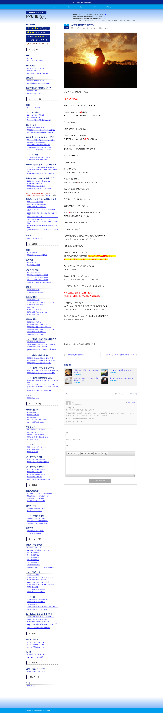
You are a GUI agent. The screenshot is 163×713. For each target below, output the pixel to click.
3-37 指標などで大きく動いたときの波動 (39, 390)
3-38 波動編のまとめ (33, 398)
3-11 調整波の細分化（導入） (36, 292)
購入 (81, 7)
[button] (68, 453)
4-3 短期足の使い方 (33, 417)
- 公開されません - (73, 439)
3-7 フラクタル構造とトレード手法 (37, 277)
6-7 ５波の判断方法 (33, 562)
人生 (90, 28)
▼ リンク (95, 7)
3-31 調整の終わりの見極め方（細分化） (39, 363)
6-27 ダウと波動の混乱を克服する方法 (38, 628)
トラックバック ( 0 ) (120, 393)
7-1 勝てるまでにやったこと (35, 654)
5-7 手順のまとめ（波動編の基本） (37, 521)
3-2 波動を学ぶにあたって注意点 (37, 255)
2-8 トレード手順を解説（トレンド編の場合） (41, 140)
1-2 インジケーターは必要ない (36, 61)
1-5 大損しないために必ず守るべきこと (39, 73)
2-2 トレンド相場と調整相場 (35, 115)
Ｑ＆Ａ (48, 195)
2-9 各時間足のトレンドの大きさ (37, 142)
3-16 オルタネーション (34, 309)
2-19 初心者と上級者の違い (35, 183)
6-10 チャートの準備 (33, 575)
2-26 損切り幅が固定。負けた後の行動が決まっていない (42, 213)
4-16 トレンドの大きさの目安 (36, 469)
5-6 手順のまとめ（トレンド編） (37, 518)
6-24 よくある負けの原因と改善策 (37, 619)
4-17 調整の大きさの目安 (34, 472)
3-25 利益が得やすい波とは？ (36, 342)
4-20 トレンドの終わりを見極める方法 (38, 479)
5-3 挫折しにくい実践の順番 (35, 498)
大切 (93, 28)
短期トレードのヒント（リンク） (37, 671)
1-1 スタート (31, 58)
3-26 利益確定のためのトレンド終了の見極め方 (41, 344)
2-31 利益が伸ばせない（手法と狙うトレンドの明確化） (42, 230)
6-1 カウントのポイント (34, 547)
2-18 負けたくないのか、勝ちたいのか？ (39, 181)
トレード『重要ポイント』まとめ (37, 647)
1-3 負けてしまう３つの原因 (35, 68)
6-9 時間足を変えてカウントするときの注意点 (41, 567)
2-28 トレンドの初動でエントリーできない (40, 219)
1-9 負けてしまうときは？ (35, 93)
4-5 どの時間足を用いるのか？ (36, 422)
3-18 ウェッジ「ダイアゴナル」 (36, 314)
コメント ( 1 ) (133, 393)
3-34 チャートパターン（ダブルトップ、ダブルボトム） (42, 381)
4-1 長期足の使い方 (33, 412)
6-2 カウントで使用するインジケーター (39, 550)
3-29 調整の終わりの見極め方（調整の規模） (40, 358)
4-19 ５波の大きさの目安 (34, 477)
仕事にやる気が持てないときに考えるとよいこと (86, 371)
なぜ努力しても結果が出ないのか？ (122, 370)
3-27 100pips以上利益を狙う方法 (37, 347)
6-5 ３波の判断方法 (33, 557)
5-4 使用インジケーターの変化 (36, 501)
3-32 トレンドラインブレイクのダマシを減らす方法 (42, 370)
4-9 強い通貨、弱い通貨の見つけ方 (37, 437)
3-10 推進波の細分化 (33, 290)
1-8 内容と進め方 (32, 91)
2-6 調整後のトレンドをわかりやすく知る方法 (41, 130)
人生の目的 (82, 28)
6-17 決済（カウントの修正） (36, 592)
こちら (105, 14)
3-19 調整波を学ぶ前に (34, 322)
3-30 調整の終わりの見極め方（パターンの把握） (42, 360)
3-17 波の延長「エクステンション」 (38, 312)
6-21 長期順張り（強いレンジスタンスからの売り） (42, 607)
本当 (96, 28)
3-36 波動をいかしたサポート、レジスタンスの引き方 (42, 387)
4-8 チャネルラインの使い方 (35, 434)
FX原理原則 (36, 710)
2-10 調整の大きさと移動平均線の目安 (38, 145)
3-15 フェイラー (32, 307)
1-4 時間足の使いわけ (33, 71)
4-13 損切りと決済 (32, 452)
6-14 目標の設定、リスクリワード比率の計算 (40, 584)
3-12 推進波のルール (33, 300)
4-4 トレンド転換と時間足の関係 (37, 419)
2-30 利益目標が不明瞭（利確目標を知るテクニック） (42, 226)
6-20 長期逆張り (32, 604)
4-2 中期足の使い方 (33, 415)
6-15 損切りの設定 (32, 587)
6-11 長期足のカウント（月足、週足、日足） (40, 577)
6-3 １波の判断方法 (33, 552)
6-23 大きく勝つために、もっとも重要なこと (40, 617)
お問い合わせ (31, 686)
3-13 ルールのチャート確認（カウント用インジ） (42, 302)
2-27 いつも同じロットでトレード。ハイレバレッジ (42, 217)
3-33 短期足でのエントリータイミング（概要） (41, 373)
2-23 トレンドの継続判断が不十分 (37, 204)
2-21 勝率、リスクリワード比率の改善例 (39, 188)
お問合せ (108, 7)
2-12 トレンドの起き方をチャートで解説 (39, 150)
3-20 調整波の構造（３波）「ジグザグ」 (39, 324)
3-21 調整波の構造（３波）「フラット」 (39, 327)
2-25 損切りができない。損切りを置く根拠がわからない (42, 210)
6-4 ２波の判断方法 (33, 555)
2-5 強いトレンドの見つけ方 (35, 127)
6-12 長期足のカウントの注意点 (36, 579)
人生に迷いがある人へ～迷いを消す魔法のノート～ (86, 379)
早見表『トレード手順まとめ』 (36, 642)
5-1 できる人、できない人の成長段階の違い (40, 493)
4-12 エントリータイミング (35, 449)
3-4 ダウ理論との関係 (33, 265)
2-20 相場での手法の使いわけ (36, 186)
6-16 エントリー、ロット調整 (36, 589)
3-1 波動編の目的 (32, 252)
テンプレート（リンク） (34, 511)
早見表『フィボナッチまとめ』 (36, 644)
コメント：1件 (105, 28)
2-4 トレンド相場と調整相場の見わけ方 (39, 120)
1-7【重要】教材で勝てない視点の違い (38, 83)
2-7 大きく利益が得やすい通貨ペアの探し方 (40, 132)
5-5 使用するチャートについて (36, 508)
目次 (68, 7)
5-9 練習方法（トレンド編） (35, 531)
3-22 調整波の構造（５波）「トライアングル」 (41, 329)
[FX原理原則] (36, 19)
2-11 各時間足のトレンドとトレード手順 (39, 147)
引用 (133, 402)
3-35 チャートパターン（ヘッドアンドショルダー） (42, 384)
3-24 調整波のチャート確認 (35, 334)
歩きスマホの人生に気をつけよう (121, 378)
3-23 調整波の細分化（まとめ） (36, 332)
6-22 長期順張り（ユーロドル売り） (38, 609)
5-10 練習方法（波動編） (34, 533)
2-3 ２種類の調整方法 (33, 117)
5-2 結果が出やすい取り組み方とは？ (38, 496)
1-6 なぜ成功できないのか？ (35, 81)
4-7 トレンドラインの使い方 (35, 432)
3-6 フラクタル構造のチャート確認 (37, 275)
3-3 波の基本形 (31, 262)
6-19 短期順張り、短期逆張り (36, 602)
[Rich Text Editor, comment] (100, 465)
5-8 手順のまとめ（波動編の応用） (37, 523)
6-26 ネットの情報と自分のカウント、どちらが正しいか (42, 624)
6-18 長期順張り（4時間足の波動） (37, 599)
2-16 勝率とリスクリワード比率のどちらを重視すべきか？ (42, 170)
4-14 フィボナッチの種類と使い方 (37, 459)
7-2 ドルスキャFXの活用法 (35, 657)
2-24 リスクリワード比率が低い (36, 207)
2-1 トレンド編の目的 (33, 107)
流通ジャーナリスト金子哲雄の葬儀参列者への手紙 (120, 355)
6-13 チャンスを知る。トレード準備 (38, 582)
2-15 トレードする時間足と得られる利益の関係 (41, 167)
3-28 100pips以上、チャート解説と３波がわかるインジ (43, 349)
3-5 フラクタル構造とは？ (35, 272)
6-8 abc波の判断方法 (33, 565)
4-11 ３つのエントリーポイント (36, 447)
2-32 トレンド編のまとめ (34, 238)
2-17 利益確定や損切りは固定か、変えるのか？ (41, 173)
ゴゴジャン (55, 7)
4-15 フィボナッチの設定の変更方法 (38, 462)
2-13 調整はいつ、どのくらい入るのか (38, 157)
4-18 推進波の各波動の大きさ (36, 474)
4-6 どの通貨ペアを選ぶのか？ (36, 429)
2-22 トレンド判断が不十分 (35, 202)
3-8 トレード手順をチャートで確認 (37, 280)
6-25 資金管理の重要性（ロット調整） (38, 621)
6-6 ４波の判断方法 (33, 560)
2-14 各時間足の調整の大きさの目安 (38, 160)
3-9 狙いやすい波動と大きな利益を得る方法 (40, 282)
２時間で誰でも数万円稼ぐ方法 (75, 355)
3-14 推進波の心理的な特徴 (35, 305)
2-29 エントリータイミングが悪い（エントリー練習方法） (42, 222)
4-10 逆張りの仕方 (32, 439)
